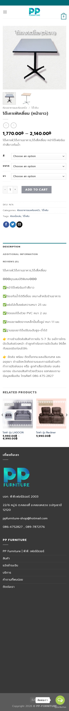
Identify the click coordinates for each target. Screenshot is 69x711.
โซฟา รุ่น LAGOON (13, 432)
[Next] (60, 57)
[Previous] (8, 57)
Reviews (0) (11, 261)
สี (4, 155)
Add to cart (36, 189)
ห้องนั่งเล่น (15, 216)
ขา (4, 176)
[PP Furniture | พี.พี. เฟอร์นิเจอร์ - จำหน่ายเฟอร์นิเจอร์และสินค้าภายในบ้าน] (34, 12)
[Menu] (5, 11)
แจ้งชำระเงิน (10, 565)
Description (11, 246)
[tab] (34, 246)
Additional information (20, 254)
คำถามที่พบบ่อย (13, 579)
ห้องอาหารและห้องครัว (15, 108)
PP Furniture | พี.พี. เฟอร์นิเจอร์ (23, 551)
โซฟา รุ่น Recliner (46, 432)
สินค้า (6, 558)
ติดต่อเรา (9, 587)
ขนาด (6, 166)
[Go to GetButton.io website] (60, 707)
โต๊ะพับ (35, 108)
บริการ (7, 572)
